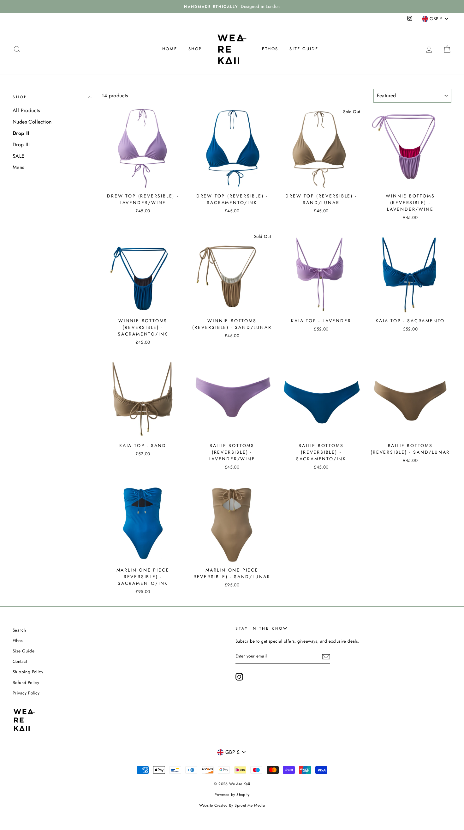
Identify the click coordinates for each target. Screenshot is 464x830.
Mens (18, 167)
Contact (20, 661)
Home (169, 49)
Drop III (21, 144)
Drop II (21, 133)
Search (19, 630)
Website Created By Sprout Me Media (232, 805)
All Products (26, 110)
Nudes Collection (32, 121)
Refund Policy (26, 682)
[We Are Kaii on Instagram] (239, 677)
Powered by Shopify (232, 794)
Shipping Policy (28, 672)
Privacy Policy (26, 693)
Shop (195, 49)
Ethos (270, 49)
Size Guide (303, 49)
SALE (19, 156)
